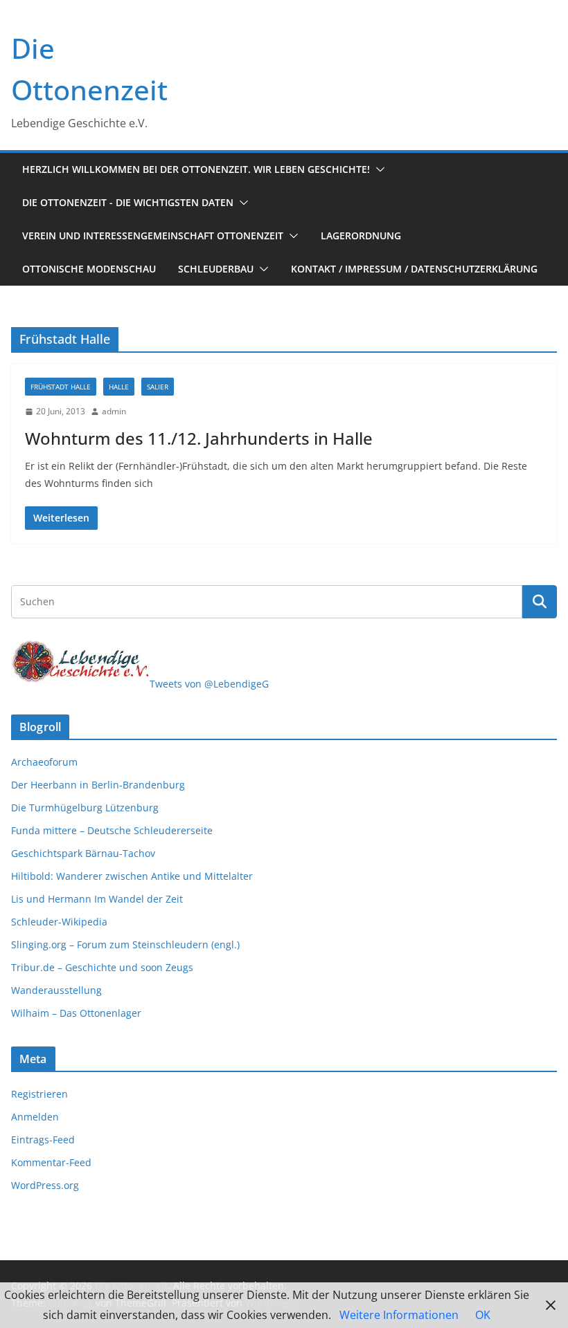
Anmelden (35, 1116)
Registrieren (39, 1093)
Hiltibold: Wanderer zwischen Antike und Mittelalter (132, 876)
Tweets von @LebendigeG (209, 683)
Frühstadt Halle (60, 386)
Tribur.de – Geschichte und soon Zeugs (102, 967)
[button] (377, 169)
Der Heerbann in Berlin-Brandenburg (98, 784)
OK (482, 1314)
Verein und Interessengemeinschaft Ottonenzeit (152, 235)
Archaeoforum (44, 761)
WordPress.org (45, 1185)
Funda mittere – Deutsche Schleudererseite (112, 830)
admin (114, 411)
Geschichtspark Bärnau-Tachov (83, 853)
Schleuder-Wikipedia (59, 921)
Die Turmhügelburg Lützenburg (85, 807)
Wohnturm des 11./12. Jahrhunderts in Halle (199, 438)
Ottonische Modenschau (89, 268)
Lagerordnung (361, 235)
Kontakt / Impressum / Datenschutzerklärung (414, 268)
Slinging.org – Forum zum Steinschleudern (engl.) (125, 944)
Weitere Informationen (399, 1314)
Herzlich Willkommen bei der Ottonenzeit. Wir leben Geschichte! (196, 169)
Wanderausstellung (56, 990)
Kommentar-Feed (51, 1162)
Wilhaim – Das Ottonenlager (76, 1013)
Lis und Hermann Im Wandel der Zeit (97, 898)
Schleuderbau (216, 268)
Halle (119, 386)
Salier (157, 386)
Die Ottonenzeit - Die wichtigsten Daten (127, 202)
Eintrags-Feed (43, 1139)
